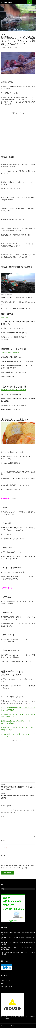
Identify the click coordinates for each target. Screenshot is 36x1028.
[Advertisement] (18, 132)
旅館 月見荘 (5, 317)
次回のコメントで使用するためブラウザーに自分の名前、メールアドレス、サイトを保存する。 (18, 867)
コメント (5, 817)
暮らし (3, 983)
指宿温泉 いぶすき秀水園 (10, 352)
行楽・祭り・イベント (6, 34)
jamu (9, 47)
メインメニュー (34, 2)
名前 (3, 840)
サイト (3, 855)
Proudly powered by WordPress (9, 1025)
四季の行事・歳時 (6, 980)
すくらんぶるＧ (7, 2)
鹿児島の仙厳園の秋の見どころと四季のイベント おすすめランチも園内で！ (18, 787)
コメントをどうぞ (15, 47)
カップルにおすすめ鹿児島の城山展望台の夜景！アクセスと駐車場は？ (18, 796)
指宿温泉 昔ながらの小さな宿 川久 (13, 390)
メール (4, 848)
